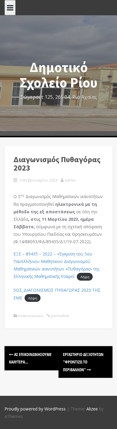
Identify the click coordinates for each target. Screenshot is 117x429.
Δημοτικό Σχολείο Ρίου (59, 75)
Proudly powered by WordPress (35, 409)
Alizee (92, 409)
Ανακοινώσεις (31, 315)
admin (70, 180)
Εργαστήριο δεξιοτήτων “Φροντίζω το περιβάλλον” (83, 362)
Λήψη (84, 276)
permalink (59, 315)
